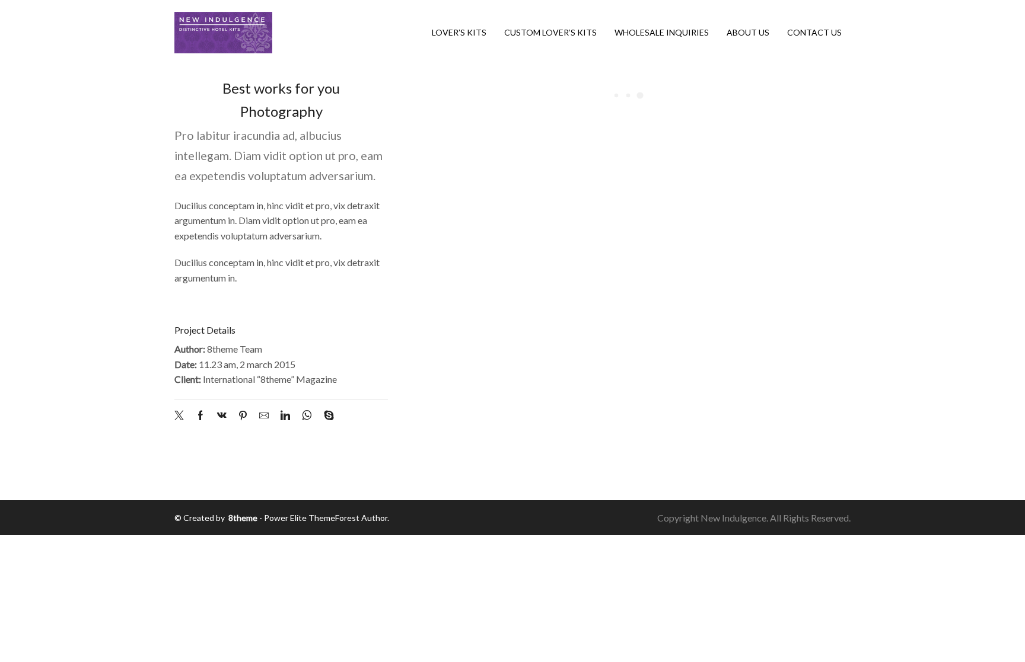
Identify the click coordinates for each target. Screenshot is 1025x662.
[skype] (326, 415)
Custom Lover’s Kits (550, 32)
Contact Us (814, 32)
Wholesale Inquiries (662, 32)
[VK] (222, 415)
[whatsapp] (307, 415)
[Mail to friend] (264, 415)
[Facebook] (200, 415)
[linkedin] (285, 415)
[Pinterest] (243, 415)
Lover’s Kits (459, 32)
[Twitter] (182, 415)
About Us (748, 32)
